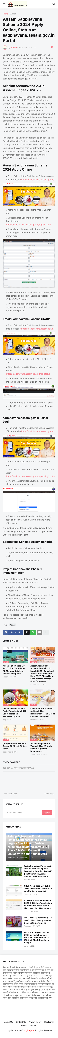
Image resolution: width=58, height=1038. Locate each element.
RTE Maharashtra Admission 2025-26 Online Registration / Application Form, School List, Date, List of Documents (38, 904)
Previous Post (10, 793)
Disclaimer (49, 1022)
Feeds (24, 1025)
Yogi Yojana (29, 1030)
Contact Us (20, 1022)
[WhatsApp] (33, 632)
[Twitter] (27, 632)
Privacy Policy (35, 1022)
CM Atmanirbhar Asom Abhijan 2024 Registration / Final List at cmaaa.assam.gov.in (42, 712)
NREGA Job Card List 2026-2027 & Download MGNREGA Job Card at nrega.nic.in (38, 888)
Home (5, 14)
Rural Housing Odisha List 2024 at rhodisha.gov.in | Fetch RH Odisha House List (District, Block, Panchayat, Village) (37, 937)
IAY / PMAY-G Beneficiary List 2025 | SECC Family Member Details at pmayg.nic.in (38, 920)
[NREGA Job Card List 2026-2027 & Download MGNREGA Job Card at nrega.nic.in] (14, 890)
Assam (13, 14)
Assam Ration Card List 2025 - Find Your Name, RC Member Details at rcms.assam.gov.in (14, 670)
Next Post (49, 793)
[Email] (39, 632)
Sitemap (33, 1025)
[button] (4, 4)
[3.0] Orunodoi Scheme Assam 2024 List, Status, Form (15, 746)
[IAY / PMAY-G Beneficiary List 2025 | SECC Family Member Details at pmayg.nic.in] (14, 921)
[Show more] (46, 632)
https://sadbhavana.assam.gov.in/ (37, 179)
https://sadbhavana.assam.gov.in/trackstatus (28, 373)
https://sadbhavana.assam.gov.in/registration (28, 224)
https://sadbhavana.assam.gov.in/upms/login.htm (30, 476)
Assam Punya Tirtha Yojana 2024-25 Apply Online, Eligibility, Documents (41, 747)
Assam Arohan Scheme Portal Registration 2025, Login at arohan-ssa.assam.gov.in (15, 712)
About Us (8, 1022)
